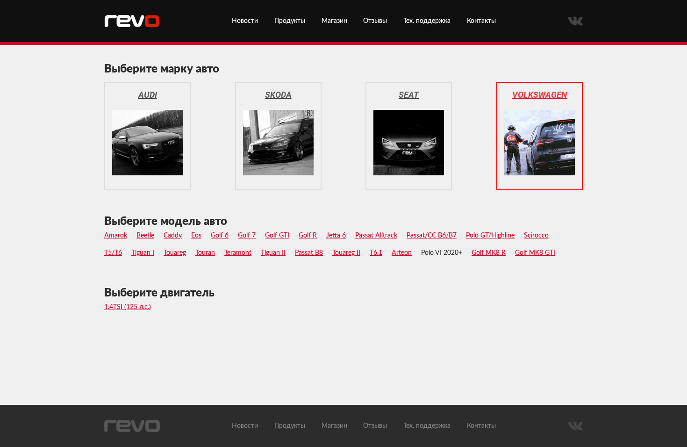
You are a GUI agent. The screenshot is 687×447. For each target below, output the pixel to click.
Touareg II (346, 253)
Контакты (481, 21)
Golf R (308, 235)
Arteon (402, 253)
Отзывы (375, 21)
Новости (245, 21)
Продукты (289, 21)
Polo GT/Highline (490, 235)
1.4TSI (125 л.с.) (127, 307)
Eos (196, 235)
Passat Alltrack (376, 235)
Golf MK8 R (489, 253)
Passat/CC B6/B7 (432, 235)
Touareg (175, 253)
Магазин (334, 21)
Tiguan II (273, 253)
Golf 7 (247, 235)
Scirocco (536, 235)
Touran (205, 253)
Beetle (145, 235)
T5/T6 (113, 253)
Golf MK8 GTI (535, 253)
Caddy (173, 235)
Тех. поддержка (427, 21)
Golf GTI (277, 235)
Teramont (237, 253)
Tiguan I (142, 253)
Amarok (115, 235)
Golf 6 (220, 235)
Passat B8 (309, 253)
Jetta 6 (336, 235)
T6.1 (376, 253)
